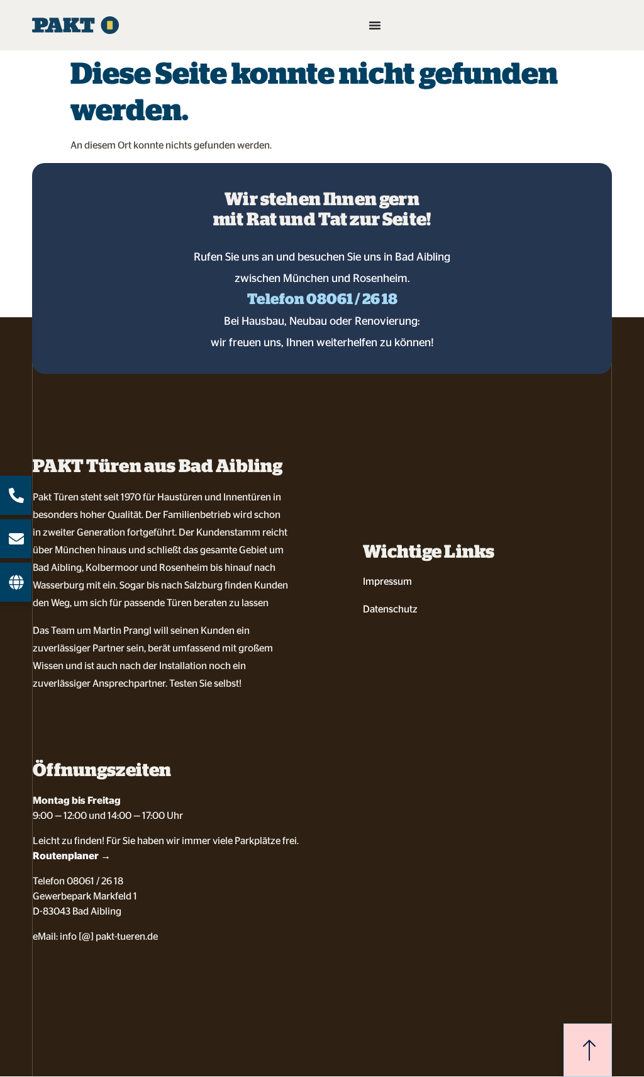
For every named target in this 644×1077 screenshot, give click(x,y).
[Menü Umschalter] (375, 25)
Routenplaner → (72, 856)
